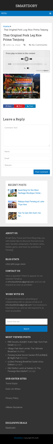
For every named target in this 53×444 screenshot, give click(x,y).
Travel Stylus (12, 383)
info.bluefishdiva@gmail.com (21, 282)
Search (26, 329)
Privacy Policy (12, 398)
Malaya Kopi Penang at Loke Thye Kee (31, 203)
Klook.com (10, 427)
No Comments (39, 45)
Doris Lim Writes (13, 389)
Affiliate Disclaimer (14, 407)
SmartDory (26, 5)
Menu (4, 13)
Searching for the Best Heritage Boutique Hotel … (30, 191)
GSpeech (45, 70)
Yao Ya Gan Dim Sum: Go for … (29, 214)
